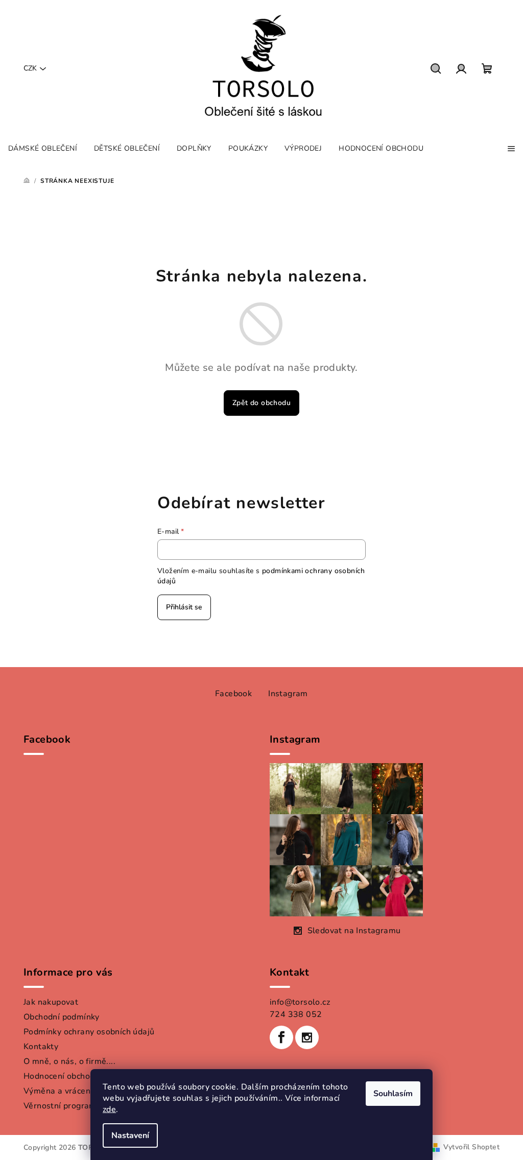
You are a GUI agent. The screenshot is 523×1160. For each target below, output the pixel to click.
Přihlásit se (184, 607)
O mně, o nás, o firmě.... (69, 1061)
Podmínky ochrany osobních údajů (88, 1031)
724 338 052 (296, 1014)
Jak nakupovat (50, 1002)
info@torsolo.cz (300, 1002)
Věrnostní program (60, 1105)
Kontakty (40, 1046)
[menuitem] (42, 148)
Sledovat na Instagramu (354, 930)
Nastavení (130, 1135)
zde (109, 1109)
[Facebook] (281, 1037)
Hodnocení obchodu (61, 1076)
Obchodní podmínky (61, 1017)
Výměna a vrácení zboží (68, 1091)
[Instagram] (307, 1037)
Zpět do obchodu (261, 403)
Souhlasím (393, 1093)
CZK (30, 68)
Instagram (288, 693)
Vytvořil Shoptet (471, 1147)
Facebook (233, 693)
